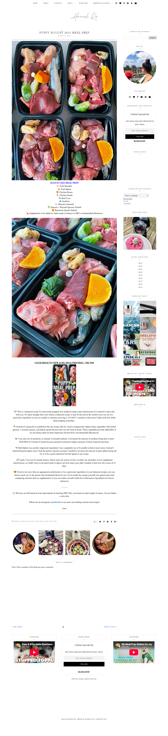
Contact (58, 3)
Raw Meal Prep (42, 521)
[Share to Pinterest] (108, 521)
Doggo (17, 521)
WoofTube (83, 3)
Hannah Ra (71, 719)
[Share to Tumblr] (111, 521)
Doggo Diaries (27, 521)
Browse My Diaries (101, 3)
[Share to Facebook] (104, 521)
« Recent (17, 627)
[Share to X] (100, 521)
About (46, 3)
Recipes (53, 521)
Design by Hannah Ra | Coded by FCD (91, 719)
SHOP (70, 3)
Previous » (110, 627)
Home (35, 3)
